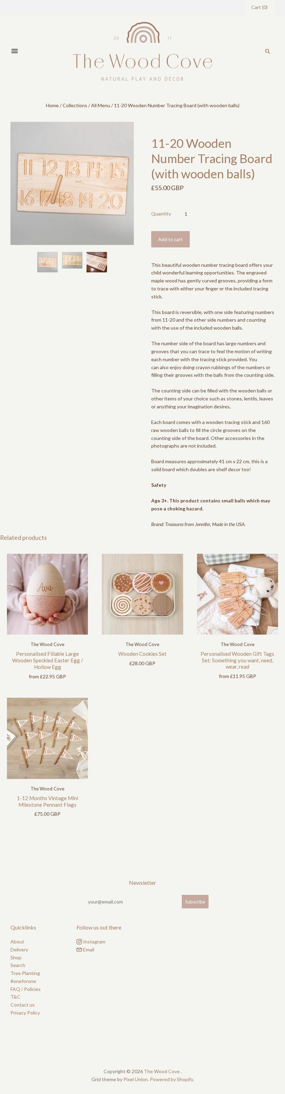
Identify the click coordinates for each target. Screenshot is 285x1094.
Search (17, 965)
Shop (16, 957)
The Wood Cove (47, 644)
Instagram (93, 941)
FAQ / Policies (25, 989)
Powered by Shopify (171, 1079)
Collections (75, 105)
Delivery (19, 949)
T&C (15, 997)
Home (52, 105)
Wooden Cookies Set (142, 654)
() (259, 7)
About (17, 941)
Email (88, 949)
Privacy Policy (25, 1013)
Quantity (161, 214)
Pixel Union (135, 1079)
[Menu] (14, 51)
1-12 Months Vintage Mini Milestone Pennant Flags (47, 801)
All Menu (100, 105)
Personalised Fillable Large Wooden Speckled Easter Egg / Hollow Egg (47, 660)
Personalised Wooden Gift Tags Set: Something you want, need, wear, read (237, 660)
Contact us (22, 1005)
